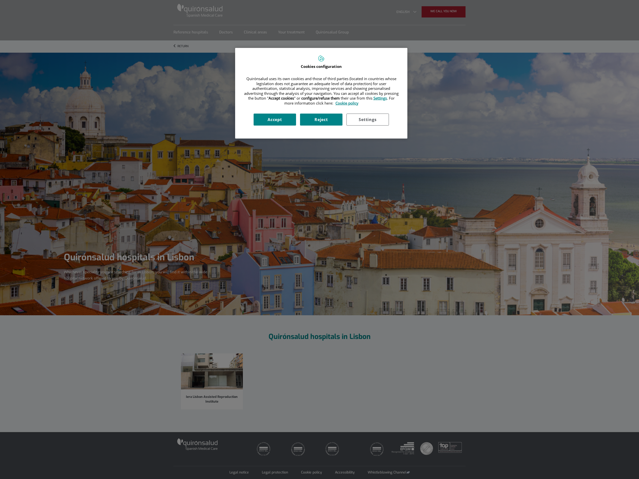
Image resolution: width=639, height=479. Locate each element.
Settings (367, 119)
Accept (275, 119)
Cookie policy (346, 103)
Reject (321, 119)
